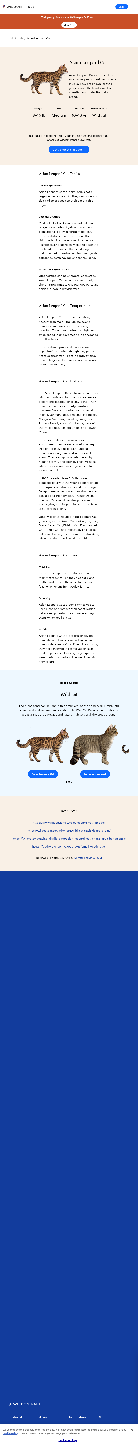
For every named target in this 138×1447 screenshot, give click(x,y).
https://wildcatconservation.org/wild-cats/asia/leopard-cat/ (69, 830)
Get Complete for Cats (69, 149)
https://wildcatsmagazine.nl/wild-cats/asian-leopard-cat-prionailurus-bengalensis (69, 838)
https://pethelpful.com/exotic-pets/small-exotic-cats (69, 846)
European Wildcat (95, 774)
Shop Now (69, 24)
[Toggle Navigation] (132, 6)
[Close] (132, 1430)
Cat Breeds (16, 38)
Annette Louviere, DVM (88, 857)
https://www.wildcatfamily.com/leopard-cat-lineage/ (69, 822)
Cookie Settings (68, 1440)
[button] (126, 754)
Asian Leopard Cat (43, 774)
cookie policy (10, 1433)
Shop (122, 6)
